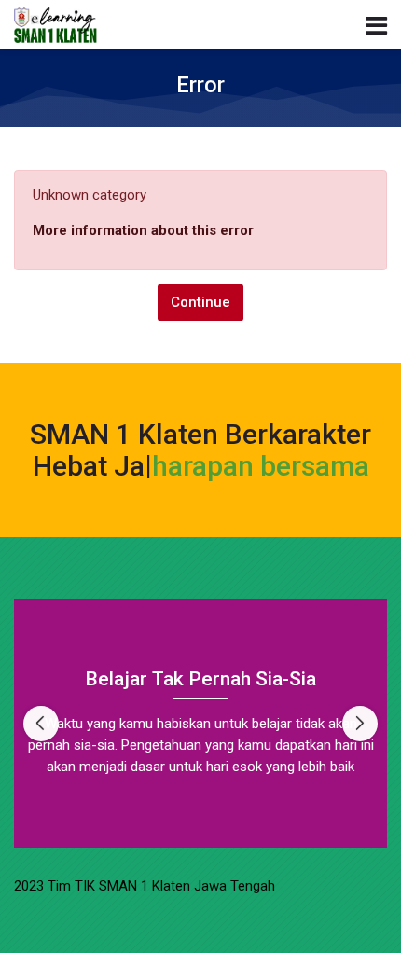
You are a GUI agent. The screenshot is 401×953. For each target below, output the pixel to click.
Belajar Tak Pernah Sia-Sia (200, 679)
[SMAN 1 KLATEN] (55, 25)
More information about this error (143, 230)
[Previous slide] (41, 723)
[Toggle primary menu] (376, 24)
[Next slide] (360, 723)
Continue (200, 302)
